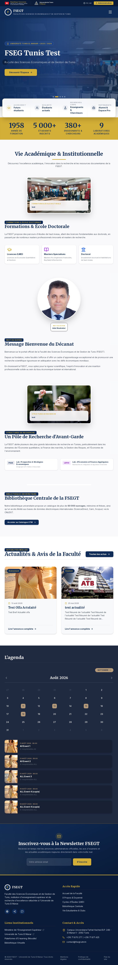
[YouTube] (22, 911)
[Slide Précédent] (5, 62)
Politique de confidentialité (84, 958)
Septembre (103, 670)
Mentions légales (64, 958)
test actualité (75, 607)
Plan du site (107, 958)
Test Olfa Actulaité (22, 607)
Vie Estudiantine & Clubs (73, 910)
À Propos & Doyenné (72, 897)
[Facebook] (7, 911)
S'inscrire (82, 862)
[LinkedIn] (14, 911)
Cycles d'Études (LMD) (73, 902)
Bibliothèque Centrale (72, 906)
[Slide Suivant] (113, 62)
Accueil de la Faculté (72, 893)
